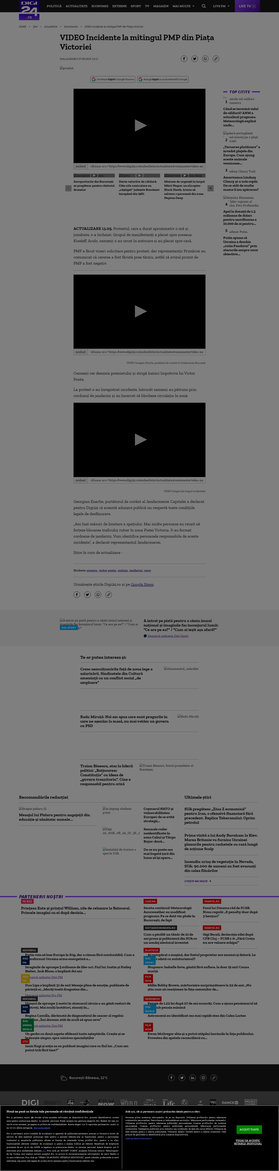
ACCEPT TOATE (249, 1129)
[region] (139, 1138)
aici (44, 1150)
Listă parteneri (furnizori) (138, 1138)
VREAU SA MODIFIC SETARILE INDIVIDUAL (248, 1142)
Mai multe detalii (42, 1127)
